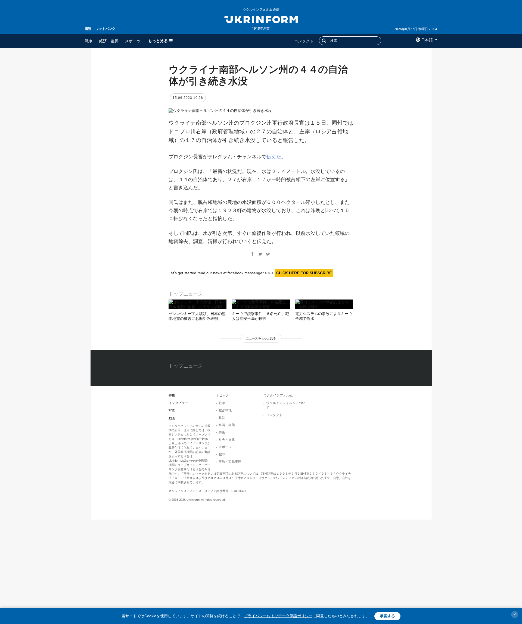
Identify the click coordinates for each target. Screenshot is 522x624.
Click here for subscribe (304, 273)
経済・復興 (109, 40)
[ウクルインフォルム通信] (260, 19)
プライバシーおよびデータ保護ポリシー (278, 616)
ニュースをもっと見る (261, 338)
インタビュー (178, 403)
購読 (88, 28)
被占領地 (225, 410)
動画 (172, 418)
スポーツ (133, 40)
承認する (387, 616)
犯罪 (222, 454)
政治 (222, 418)
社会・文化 (227, 440)
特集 (172, 395)
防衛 (222, 432)
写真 (172, 410)
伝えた (273, 156)
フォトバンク (105, 28)
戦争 (89, 40)
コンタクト (304, 40)
